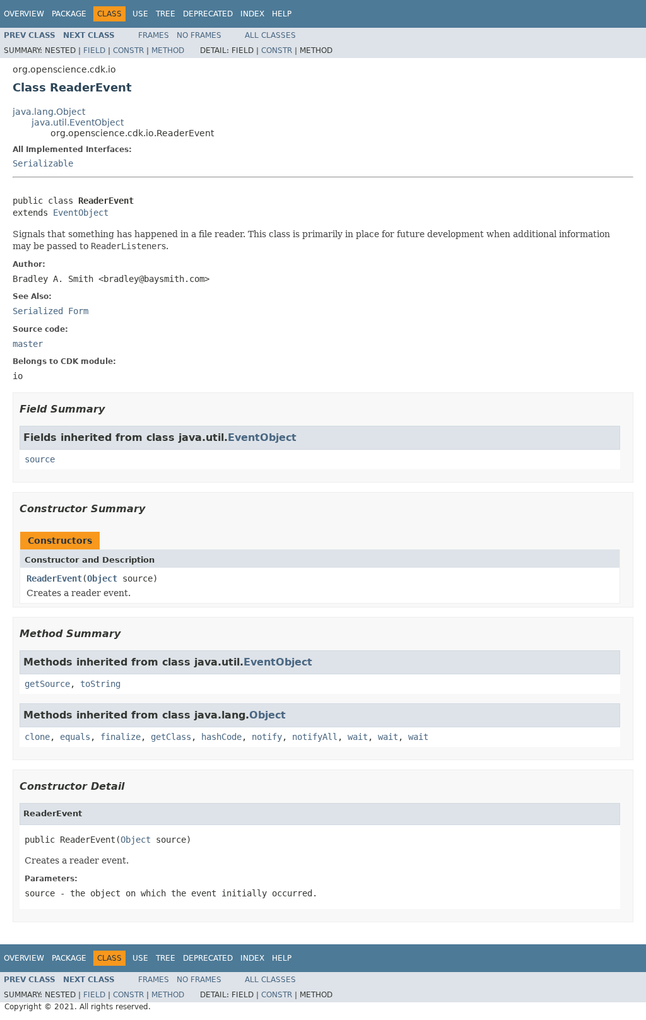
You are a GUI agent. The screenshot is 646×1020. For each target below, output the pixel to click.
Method (167, 50)
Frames (153, 35)
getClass (171, 737)
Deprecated (208, 13)
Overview (24, 13)
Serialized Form (50, 311)
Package (69, 13)
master (28, 344)
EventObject (81, 213)
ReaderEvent (54, 578)
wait (358, 737)
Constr (128, 50)
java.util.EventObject (78, 122)
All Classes (270, 35)
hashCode (221, 737)
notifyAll (315, 737)
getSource (47, 684)
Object (102, 578)
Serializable (43, 163)
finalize (120, 737)
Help (281, 13)
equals (75, 737)
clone (37, 737)
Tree (165, 13)
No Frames (199, 35)
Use (140, 13)
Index (252, 13)
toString (100, 684)
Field (94, 50)
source (40, 459)
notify (267, 737)
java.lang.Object (49, 112)
